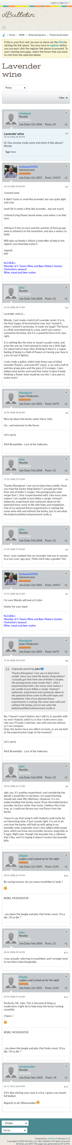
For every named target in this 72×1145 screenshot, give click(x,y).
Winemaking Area (37, 35)
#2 (66, 186)
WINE (22, 35)
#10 (66, 875)
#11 (66, 952)
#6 (66, 549)
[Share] (66, 124)
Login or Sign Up (59, 2)
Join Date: (25, 124)
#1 (66, 133)
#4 (66, 412)
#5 (66, 479)
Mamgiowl (25, 392)
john (22, 287)
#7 (66, 594)
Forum (12, 35)
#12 (66, 997)
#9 (66, 786)
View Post (42, 669)
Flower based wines (59, 35)
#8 (66, 660)
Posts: (48, 124)
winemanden (27, 1066)
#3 (66, 307)
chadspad (25, 113)
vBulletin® (52, 1138)
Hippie (23, 855)
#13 (66, 1086)
